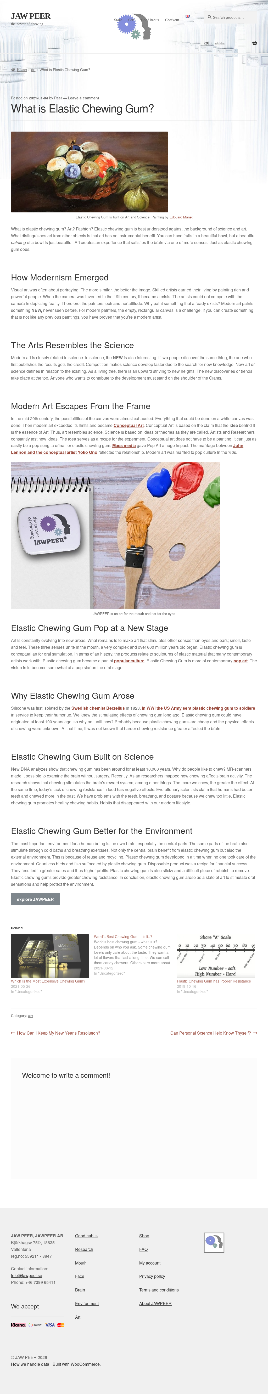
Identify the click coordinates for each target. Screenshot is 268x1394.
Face (79, 1276)
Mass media (124, 445)
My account (149, 1263)
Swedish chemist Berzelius (98, 708)
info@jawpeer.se (26, 1275)
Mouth (81, 1263)
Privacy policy (152, 1276)
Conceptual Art (129, 425)
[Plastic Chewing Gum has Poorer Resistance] (216, 956)
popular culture (129, 661)
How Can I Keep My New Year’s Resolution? (58, 1033)
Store (118, 20)
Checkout (172, 20)
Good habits (150, 20)
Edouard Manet (181, 217)
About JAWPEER (155, 1303)
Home (22, 69)
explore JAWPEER (35, 899)
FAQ (143, 1249)
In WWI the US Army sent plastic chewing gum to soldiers (198, 708)
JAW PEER (31, 16)
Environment (87, 1303)
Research (84, 1249)
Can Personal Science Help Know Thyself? (210, 1033)
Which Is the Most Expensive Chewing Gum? (48, 981)
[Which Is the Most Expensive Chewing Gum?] (50, 956)
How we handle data (30, 1364)
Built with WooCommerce (76, 1364)
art (33, 69)
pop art (240, 661)
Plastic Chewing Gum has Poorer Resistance (214, 981)
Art (77, 1317)
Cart (131, 20)
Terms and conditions (159, 1290)
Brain (80, 1290)
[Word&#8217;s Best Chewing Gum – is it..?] (135, 955)
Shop (144, 1236)
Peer (58, 97)
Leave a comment (83, 97)
